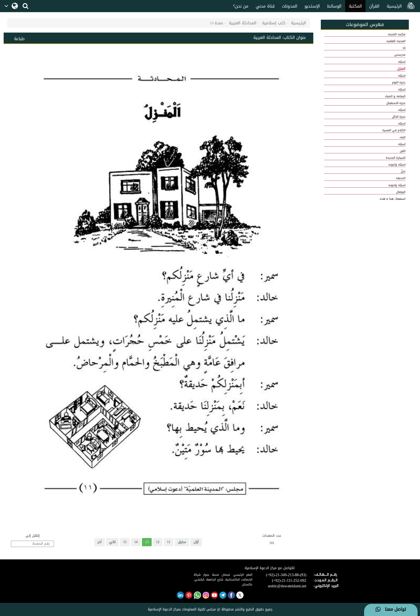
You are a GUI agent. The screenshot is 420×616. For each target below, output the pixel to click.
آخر (99, 542)
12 (157, 542)
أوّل (196, 542)
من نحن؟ (240, 6)
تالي (112, 542)
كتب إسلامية (273, 23)
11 (168, 542)
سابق (182, 542)
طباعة (19, 39)
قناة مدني (265, 6)
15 (125, 542)
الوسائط (334, 6)
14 (136, 542)
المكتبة (355, 6)
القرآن (374, 6)
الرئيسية (394, 6)
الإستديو (312, 6)
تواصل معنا (393, 609)
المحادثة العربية (242, 23)
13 (147, 542)
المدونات (289, 6)
